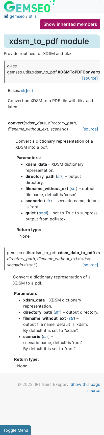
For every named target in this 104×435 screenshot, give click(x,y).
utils (33, 16)
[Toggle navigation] (93, 6)
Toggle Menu (15, 430)
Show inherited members (70, 24)
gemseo (17, 16)
